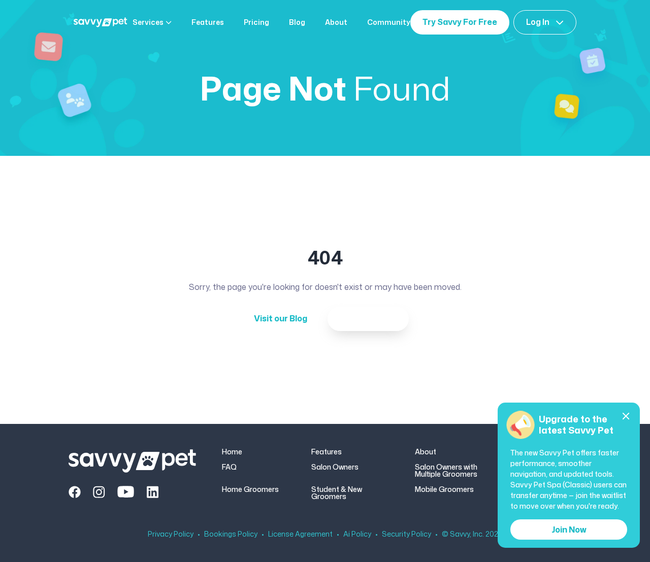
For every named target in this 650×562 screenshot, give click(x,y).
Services (148, 22)
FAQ (229, 468)
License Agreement (300, 534)
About (336, 22)
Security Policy (406, 534)
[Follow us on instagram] (99, 492)
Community (388, 22)
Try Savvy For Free (459, 21)
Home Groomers (250, 490)
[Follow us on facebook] (75, 492)
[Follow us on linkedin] (152, 492)
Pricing (256, 22)
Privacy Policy (170, 534)
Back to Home (368, 318)
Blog (297, 22)
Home (232, 451)
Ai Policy (357, 534)
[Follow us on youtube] (125, 492)
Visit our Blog (280, 318)
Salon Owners (335, 468)
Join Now (569, 529)
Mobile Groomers (444, 490)
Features (207, 22)
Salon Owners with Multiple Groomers (446, 471)
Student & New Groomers (336, 493)
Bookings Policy (230, 534)
